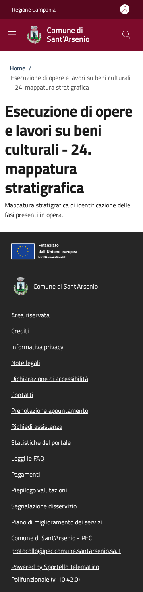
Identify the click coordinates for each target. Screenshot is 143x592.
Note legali (25, 362)
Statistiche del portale (41, 442)
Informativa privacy (37, 347)
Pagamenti (25, 474)
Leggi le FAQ (27, 458)
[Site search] (126, 34)
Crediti (20, 331)
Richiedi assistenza (36, 426)
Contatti (22, 394)
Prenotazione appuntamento (49, 410)
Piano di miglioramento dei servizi (56, 522)
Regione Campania (34, 9)
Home (17, 68)
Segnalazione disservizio (44, 506)
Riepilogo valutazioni (39, 490)
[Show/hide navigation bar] (12, 34)
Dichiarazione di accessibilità (49, 378)
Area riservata (30, 315)
